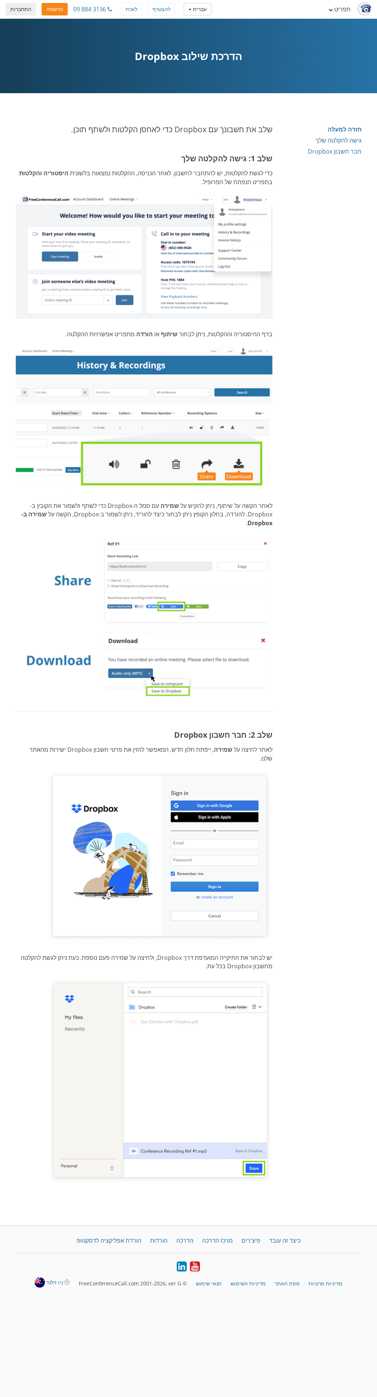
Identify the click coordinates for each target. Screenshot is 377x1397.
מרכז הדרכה (217, 1240)
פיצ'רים (251, 1240)
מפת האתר (287, 1283)
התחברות (20, 9)
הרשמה (54, 9)
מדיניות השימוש (248, 1283)
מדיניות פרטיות (325, 1283)
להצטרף (161, 9)
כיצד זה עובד (284, 1240)
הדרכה (184, 1240)
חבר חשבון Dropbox (335, 151)
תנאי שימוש (209, 1283)
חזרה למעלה (345, 129)
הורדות (159, 1240)
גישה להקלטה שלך (339, 140)
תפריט (341, 9)
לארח (131, 9)
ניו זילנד (54, 1282)
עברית (199, 9)
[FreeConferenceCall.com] (364, 9)
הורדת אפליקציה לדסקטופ (109, 1240)
